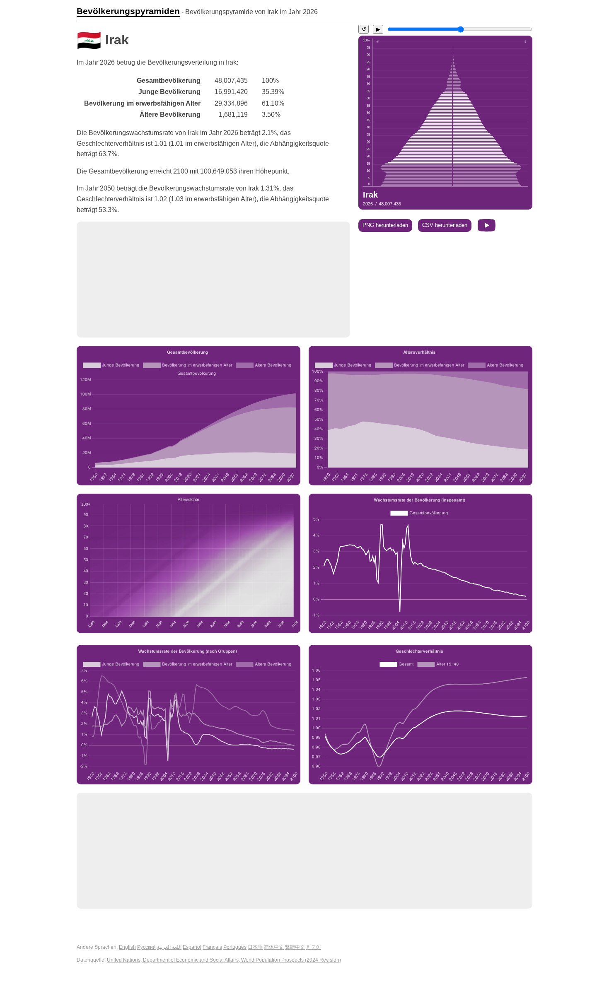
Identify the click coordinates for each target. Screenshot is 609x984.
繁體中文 (295, 947)
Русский (146, 947)
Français (212, 947)
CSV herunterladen (444, 225)
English (127, 947)
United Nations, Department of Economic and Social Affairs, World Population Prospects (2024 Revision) (224, 960)
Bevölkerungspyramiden (128, 11)
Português (235, 947)
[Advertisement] (213, 280)
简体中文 (274, 947)
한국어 (313, 947)
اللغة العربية (169, 947)
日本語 (255, 947)
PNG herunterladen (385, 225)
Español (192, 947)
